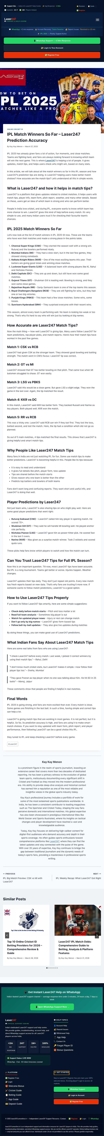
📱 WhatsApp (93, 1119)
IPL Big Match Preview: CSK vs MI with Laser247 (22, 878)
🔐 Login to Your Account (52, 48)
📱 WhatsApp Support (76, 1089)
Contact (63, 1119)
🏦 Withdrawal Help (62, 1033)
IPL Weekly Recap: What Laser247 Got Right (78, 876)
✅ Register (81, 10)
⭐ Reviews (81, 6)
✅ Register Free (52, 55)
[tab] (47, 968)
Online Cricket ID (15, 129)
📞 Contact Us (59, 1041)
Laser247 (50, 160)
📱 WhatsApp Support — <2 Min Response (52, 41)
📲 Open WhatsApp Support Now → (52, 1007)
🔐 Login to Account (76, 1095)
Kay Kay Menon (16, 146)
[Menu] (97, 19)
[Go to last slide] (7, 935)
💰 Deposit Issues (61, 1029)
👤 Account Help (60, 1026)
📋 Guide (91, 6)
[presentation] (26, 920)
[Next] (97, 935)
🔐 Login (8, 1082)
